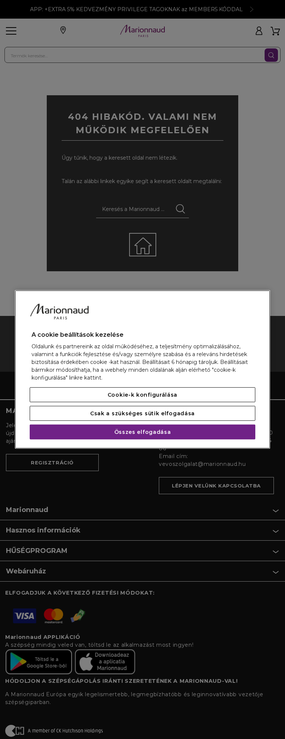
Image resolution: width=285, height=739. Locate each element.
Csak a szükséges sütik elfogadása (142, 413)
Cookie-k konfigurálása (142, 394)
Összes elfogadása (142, 432)
